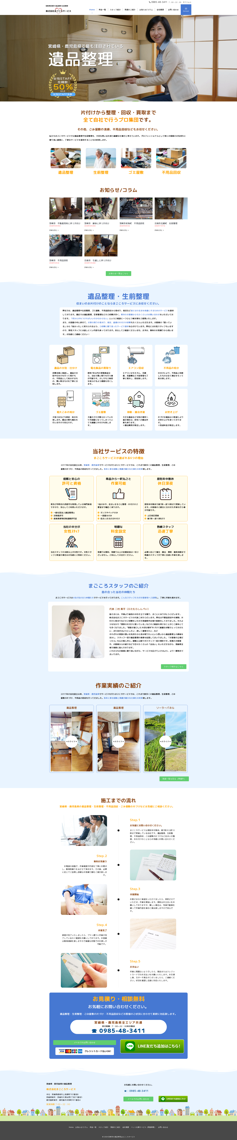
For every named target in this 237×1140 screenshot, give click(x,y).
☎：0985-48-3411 (136, 1091)
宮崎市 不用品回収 (58, 260)
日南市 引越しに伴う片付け (97, 260)
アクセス (188, 2)
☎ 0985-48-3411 (118, 1030)
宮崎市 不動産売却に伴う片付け (64, 223)
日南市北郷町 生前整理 (166, 223)
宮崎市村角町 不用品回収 (132, 223)
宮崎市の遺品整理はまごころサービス (121, 1137)
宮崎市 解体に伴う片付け (96, 223)
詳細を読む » (54, 230)
